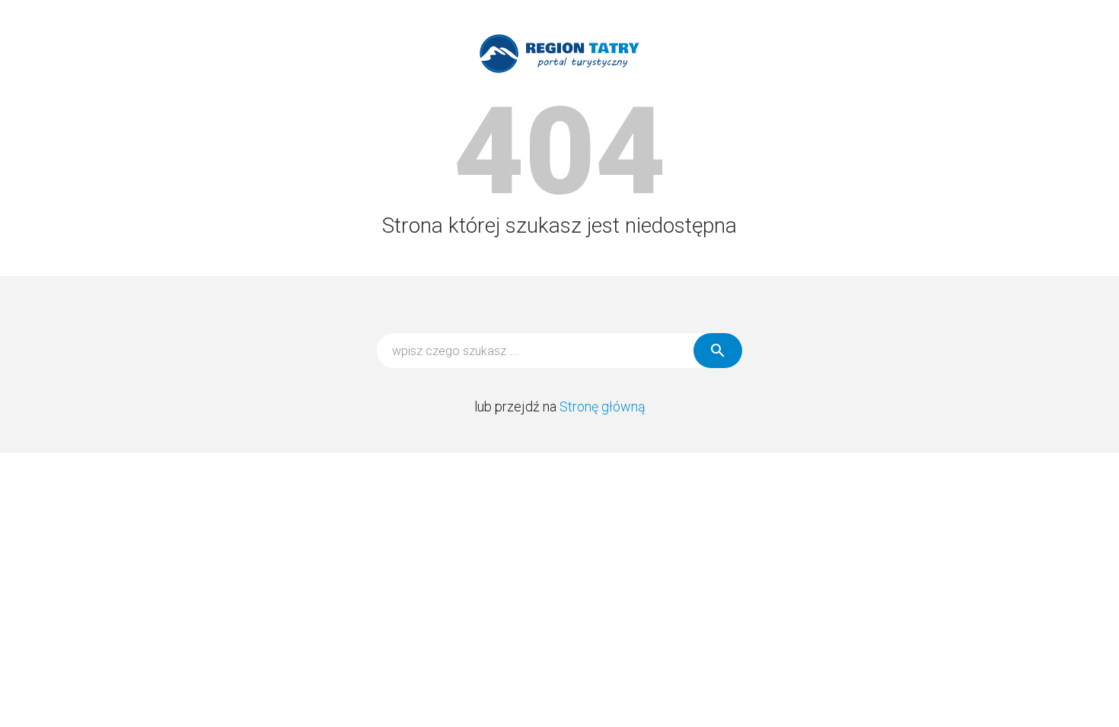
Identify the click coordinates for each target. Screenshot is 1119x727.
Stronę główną (603, 406)
